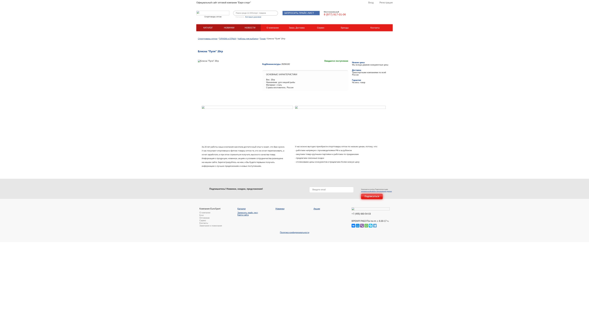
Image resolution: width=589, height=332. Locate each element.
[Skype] (370, 225)
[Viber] (362, 225)
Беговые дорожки (253, 17)
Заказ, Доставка (297, 27)
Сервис (320, 27)
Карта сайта (243, 215)
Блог (201, 215)
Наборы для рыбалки (248, 38)
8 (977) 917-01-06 (335, 14)
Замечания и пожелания (210, 226)
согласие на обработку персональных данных (376, 191)
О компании (273, 27)
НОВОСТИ (250, 27)
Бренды (345, 27)
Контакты (375, 27)
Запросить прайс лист (247, 212)
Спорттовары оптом (207, 38)
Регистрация (386, 2)
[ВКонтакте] (353, 225)
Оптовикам (204, 218)
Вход (371, 2)
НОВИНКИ (229, 27)
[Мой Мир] (358, 225)
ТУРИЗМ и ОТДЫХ (227, 38)
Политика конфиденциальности (294, 232)
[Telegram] (375, 225)
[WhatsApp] (366, 225)
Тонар (263, 38)
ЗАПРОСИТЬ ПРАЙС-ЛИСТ (299, 13)
